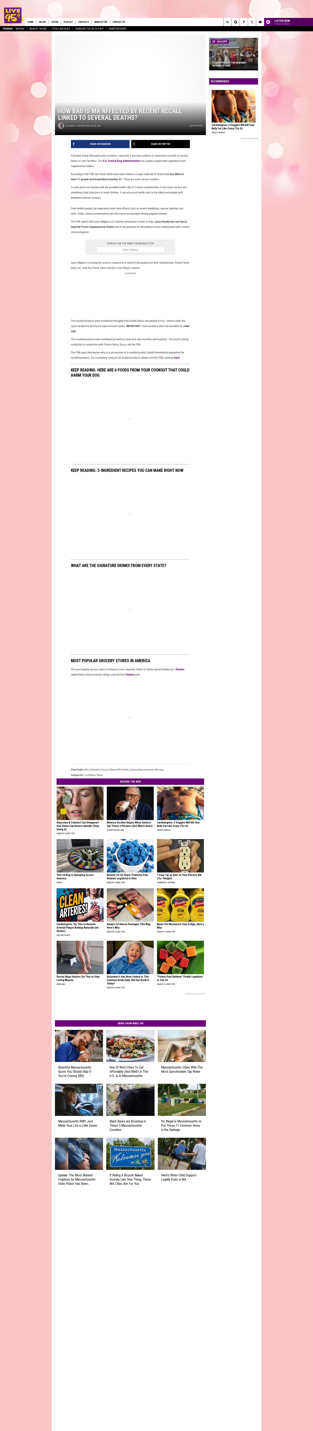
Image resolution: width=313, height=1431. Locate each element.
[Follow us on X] (252, 22)
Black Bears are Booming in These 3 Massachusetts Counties (128, 1125)
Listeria (133, 769)
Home (30, 22)
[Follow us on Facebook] (244, 22)
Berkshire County (99, 769)
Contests (83, 22)
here (177, 357)
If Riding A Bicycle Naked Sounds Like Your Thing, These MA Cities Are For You (130, 1179)
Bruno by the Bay (38, 28)
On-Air (42, 22)
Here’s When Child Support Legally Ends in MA (178, 1177)
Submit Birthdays (117, 28)
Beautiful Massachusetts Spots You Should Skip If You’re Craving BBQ (74, 1071)
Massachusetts (146, 769)
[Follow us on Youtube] (260, 22)
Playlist (68, 22)
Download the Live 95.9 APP (89, 28)
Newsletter (100, 22)
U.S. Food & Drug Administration (121, 160)
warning (159, 769)
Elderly (112, 769)
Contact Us (119, 22)
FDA (119, 769)
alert (87, 769)
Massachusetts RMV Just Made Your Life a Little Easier (77, 1123)
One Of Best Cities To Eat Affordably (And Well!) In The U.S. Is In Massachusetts (129, 1071)
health (125, 769)
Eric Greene (70, 125)
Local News (90, 775)
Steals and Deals (61, 28)
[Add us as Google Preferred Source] (236, 22)
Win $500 (20, 28)
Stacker (179, 669)
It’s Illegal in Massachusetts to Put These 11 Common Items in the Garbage (181, 1125)
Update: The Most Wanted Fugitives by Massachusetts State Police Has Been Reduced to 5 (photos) (77, 1179)
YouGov (130, 674)
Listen (54, 22)
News (100, 775)
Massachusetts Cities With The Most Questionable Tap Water (182, 1069)
